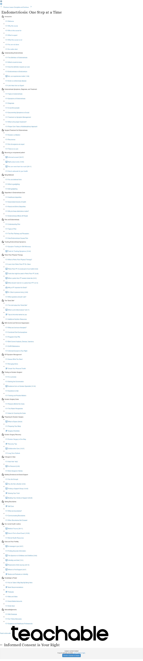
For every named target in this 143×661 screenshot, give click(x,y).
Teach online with (5, 633)
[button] (1, 2)
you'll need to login (79, 653)
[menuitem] (1, 4)
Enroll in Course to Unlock (71, 655)
